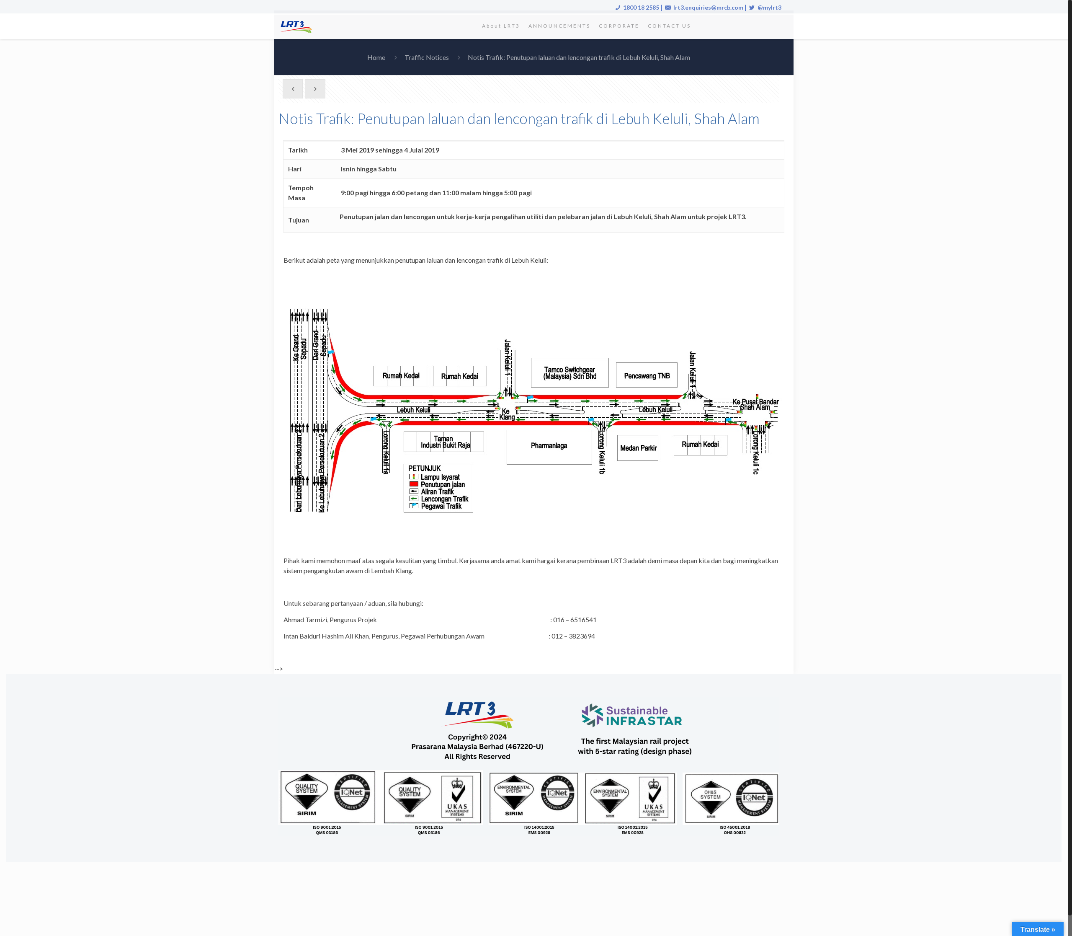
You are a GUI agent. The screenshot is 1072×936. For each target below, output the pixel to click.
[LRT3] (298, 26)
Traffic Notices (427, 57)
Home (376, 57)
